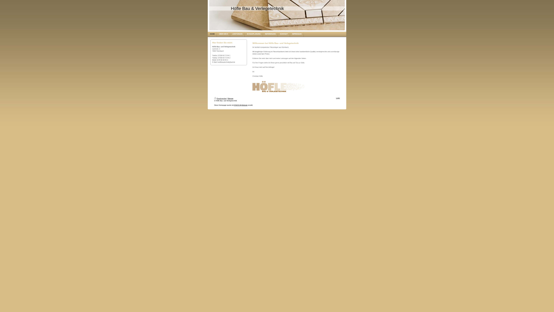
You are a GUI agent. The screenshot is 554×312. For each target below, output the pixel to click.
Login (338, 98)
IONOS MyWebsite (240, 105)
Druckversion (221, 98)
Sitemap (230, 98)
